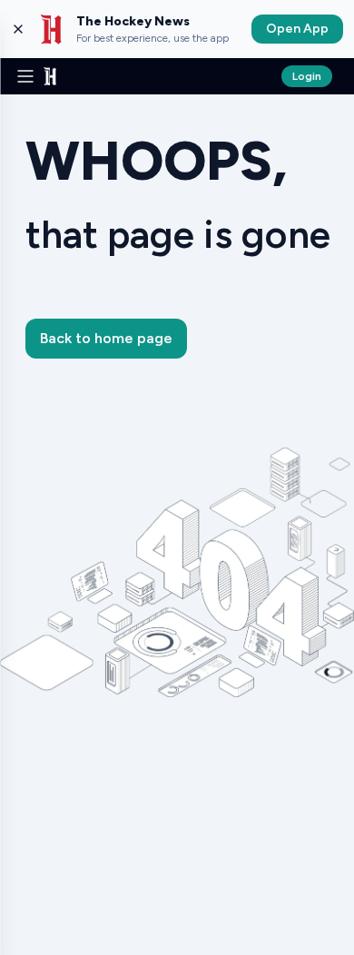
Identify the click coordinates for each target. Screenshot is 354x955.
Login (306, 76)
